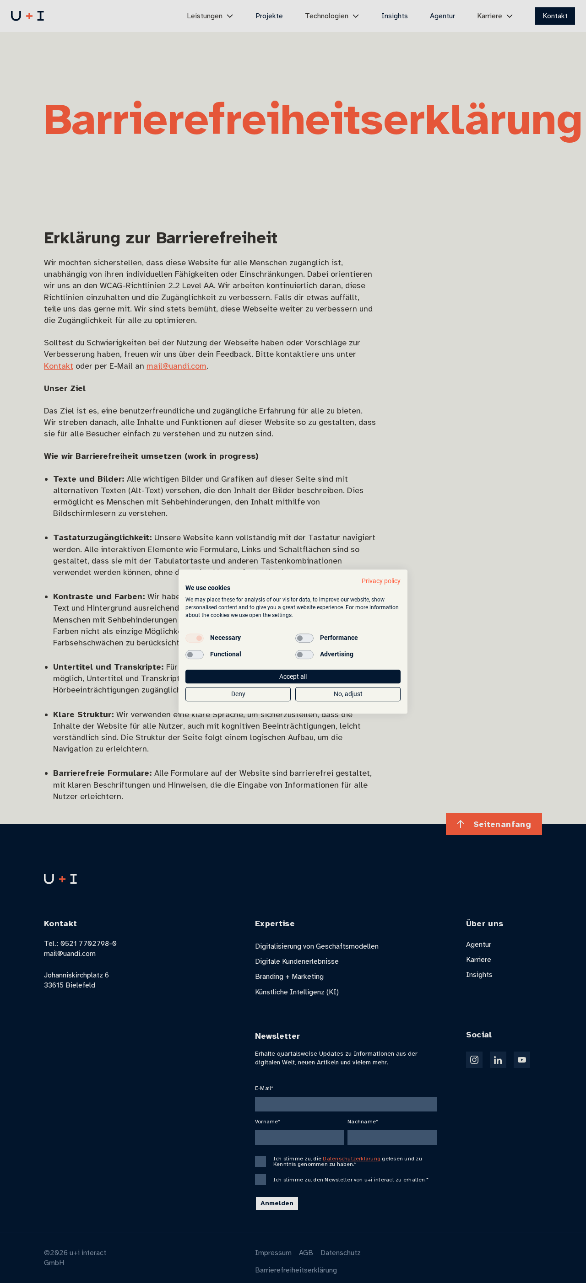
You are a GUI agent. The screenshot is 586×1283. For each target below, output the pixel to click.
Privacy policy (381, 581)
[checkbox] (194, 638)
